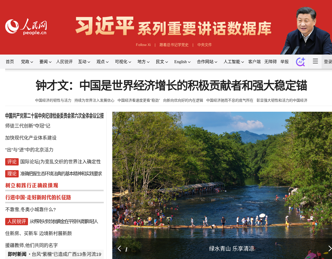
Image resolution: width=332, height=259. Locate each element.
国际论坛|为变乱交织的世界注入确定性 (60, 159)
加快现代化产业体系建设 (31, 138)
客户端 (254, 61)
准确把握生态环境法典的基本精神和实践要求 (61, 169)
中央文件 (204, 45)
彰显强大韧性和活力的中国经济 (282, 100)
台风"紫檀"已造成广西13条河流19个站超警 (76, 254)
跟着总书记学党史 (174, 45)
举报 (284, 61)
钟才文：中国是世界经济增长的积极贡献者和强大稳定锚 (171, 85)
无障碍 (270, 61)
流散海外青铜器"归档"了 (55, 242)
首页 (10, 61)
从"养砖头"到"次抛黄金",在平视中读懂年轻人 (63, 211)
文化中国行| (17, 242)
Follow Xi (143, 45)
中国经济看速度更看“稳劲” (138, 100)
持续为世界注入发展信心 (94, 100)
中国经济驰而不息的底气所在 (229, 100)
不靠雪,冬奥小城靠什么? (30, 200)
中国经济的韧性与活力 (53, 100)
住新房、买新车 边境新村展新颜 (38, 221)
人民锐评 (64, 61)
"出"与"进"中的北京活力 (29, 148)
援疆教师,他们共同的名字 (31, 231)
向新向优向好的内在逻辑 (183, 100)
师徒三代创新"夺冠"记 (27, 127)
